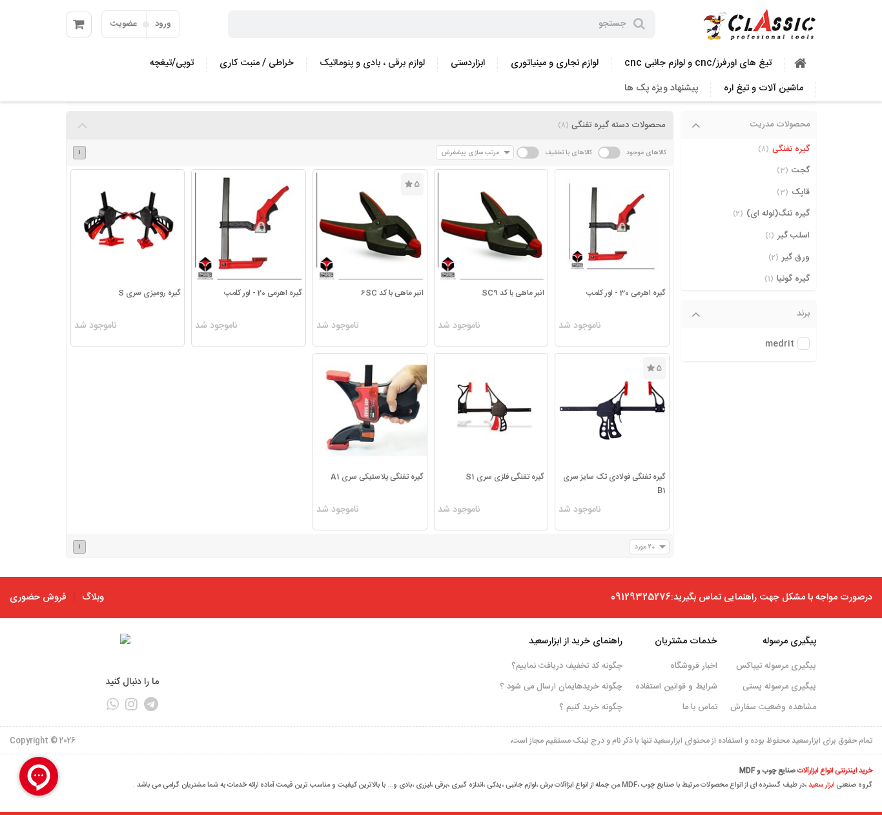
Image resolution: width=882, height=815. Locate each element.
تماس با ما (699, 707)
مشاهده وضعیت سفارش (773, 707)
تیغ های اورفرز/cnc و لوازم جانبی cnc (698, 63)
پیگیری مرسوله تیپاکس (776, 666)
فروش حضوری (38, 597)
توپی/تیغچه (172, 63)
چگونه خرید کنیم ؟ (590, 707)
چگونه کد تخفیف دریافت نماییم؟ (566, 666)
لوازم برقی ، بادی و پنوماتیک (372, 63)
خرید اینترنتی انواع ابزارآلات (834, 771)
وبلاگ (93, 597)
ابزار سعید (821, 785)
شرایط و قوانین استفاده (676, 686)
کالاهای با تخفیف (568, 152)
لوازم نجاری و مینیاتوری (555, 63)
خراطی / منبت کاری (257, 63)
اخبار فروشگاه (693, 666)
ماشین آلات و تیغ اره (763, 88)
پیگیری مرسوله (789, 641)
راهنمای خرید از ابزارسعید (575, 641)
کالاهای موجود (646, 152)
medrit (779, 344)
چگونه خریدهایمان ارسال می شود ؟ (561, 686)
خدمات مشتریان (686, 641)
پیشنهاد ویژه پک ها (661, 88)
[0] (79, 24)
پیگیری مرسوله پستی (779, 686)
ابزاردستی (468, 63)
